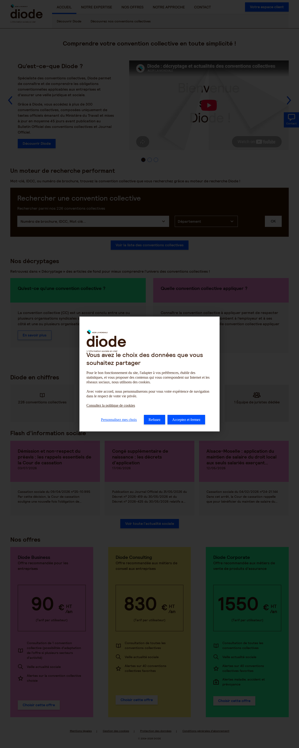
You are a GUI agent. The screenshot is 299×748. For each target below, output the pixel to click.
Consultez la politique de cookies (110, 405)
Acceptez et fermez (186, 420)
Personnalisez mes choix (119, 420)
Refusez (154, 420)
